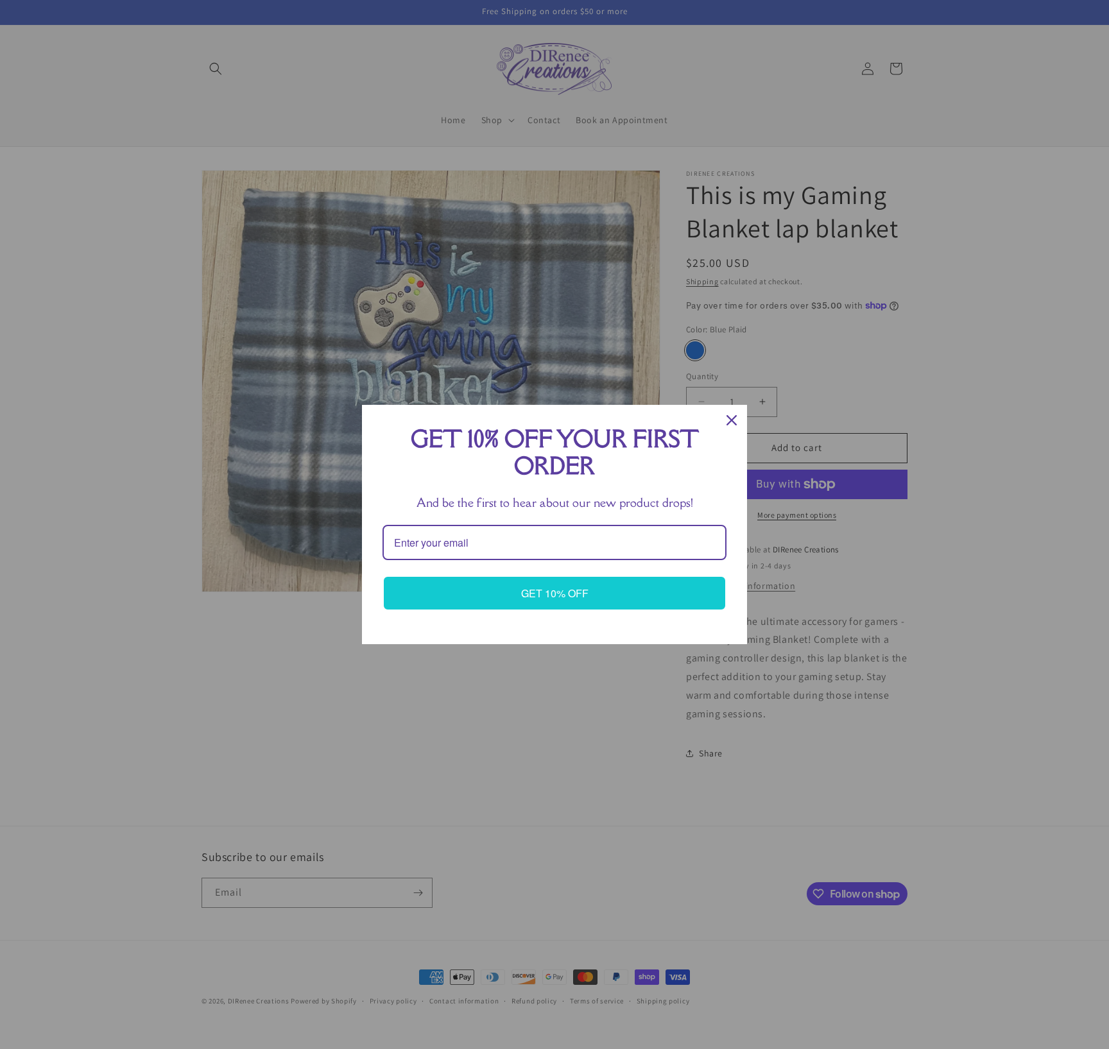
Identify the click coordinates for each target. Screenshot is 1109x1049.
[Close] (731, 420)
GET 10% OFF (555, 593)
